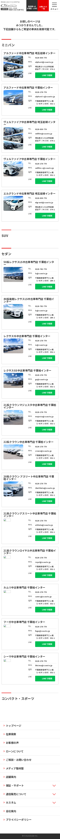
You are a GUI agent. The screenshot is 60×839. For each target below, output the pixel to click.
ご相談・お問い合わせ (19, 760)
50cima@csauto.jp (43, 665)
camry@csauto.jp (43, 596)
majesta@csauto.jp (44, 416)
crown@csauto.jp (43, 451)
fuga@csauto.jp (42, 631)
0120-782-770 (41, 269)
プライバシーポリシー (19, 819)
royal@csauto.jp (43, 562)
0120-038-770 (41, 57)
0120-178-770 (41, 92)
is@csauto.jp (41, 345)
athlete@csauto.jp (44, 525)
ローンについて (15, 751)
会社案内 (11, 811)
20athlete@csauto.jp (45, 488)
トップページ (13, 725)
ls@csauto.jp (41, 273)
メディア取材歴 (15, 768)
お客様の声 (12, 742)
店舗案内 (11, 777)
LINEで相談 (47, 75)
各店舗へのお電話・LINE (32, 7)
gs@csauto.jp (41, 379)
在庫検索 (11, 734)
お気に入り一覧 (43, 8)
